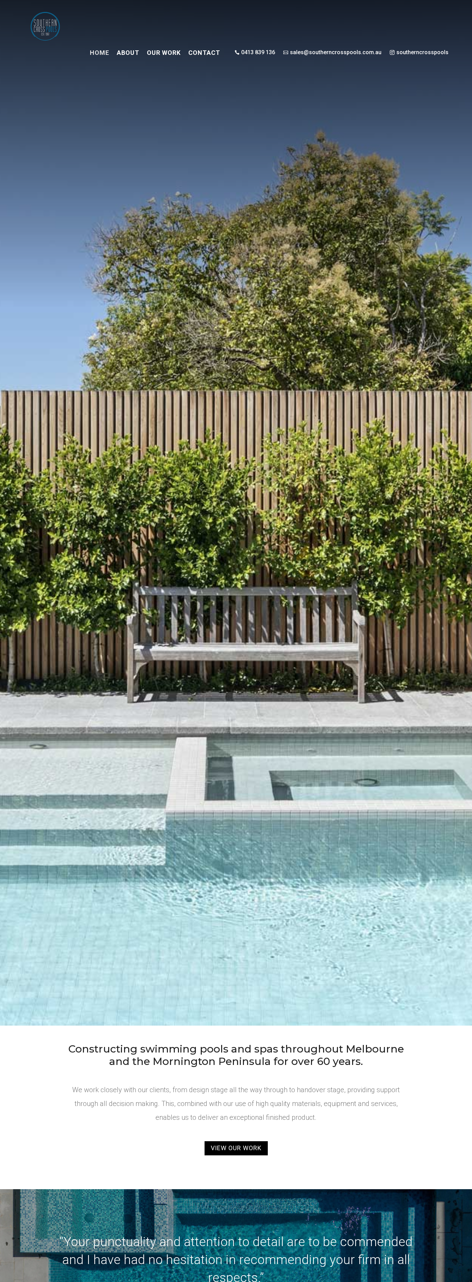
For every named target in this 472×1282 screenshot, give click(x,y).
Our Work (164, 53)
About (128, 53)
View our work (236, 1148)
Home (99, 53)
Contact (204, 53)
